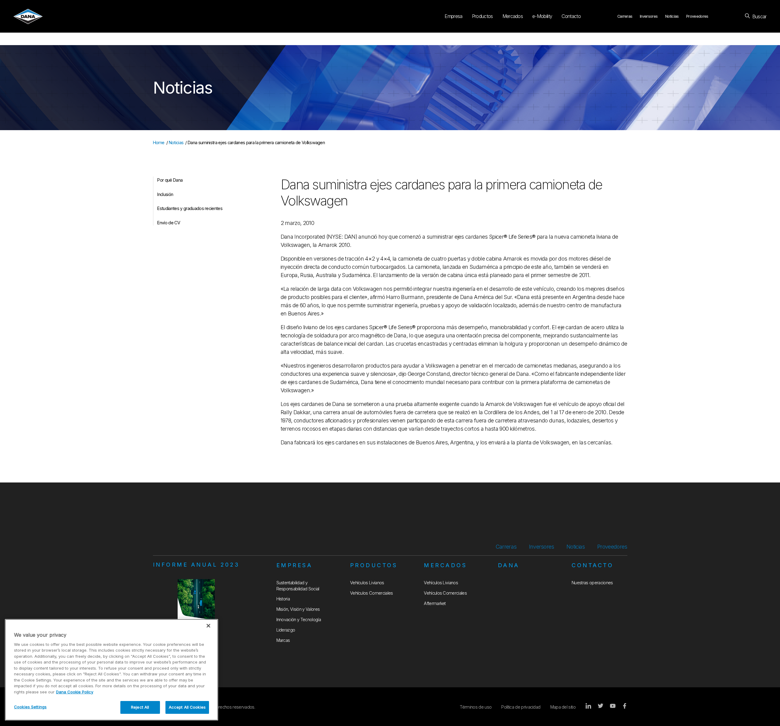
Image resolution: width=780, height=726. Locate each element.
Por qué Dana (170, 180)
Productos (482, 16)
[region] (111, 670)
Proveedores (697, 16)
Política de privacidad (520, 707)
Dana (508, 565)
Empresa (453, 16)
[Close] (208, 625)
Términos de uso (475, 707)
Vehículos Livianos (367, 582)
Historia (283, 598)
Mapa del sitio (563, 707)
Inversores (649, 16)
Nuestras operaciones (592, 582)
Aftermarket (435, 603)
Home (159, 142)
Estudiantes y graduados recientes (189, 208)
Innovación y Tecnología (298, 619)
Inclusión (165, 194)
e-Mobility (542, 16)
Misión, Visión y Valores (298, 609)
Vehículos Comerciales (371, 593)
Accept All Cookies (187, 707)
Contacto (571, 16)
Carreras (625, 16)
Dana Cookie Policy (74, 691)
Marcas (283, 640)
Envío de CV (168, 222)
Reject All (140, 707)
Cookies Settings (30, 706)
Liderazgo (285, 629)
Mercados (512, 16)
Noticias (672, 16)
